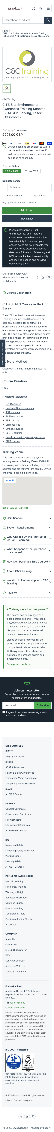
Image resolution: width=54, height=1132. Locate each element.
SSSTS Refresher (14, 767)
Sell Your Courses (15, 960)
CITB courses (13, 424)
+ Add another (14, 195)
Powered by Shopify (40, 1128)
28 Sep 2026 (11, 171)
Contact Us (11, 944)
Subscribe (43, 705)
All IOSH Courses (14, 866)
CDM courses (13, 441)
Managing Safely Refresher (19, 850)
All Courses (11, 924)
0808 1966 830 (17, 1002)
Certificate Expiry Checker (19, 919)
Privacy (8, 1100)
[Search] (48, 20)
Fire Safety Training (15, 886)
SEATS (9, 788)
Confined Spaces (14, 902)
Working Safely (13, 855)
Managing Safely (14, 845)
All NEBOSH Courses (16, 830)
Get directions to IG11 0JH (16, 508)
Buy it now (27, 218)
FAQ (7, 955)
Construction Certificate (18, 814)
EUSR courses (13, 404)
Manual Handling (14, 908)
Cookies (17, 1100)
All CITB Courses (14, 794)
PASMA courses (14, 416)
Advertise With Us (15, 966)
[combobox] (27, 20)
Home (5, 30)
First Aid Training (14, 881)
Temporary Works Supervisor (20, 783)
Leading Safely (13, 861)
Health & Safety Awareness (19, 772)
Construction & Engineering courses (25, 437)
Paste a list (40, 195)
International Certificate (18, 825)
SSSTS (9, 762)
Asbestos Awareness (16, 897)
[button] (9, 130)
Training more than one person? (28, 609)
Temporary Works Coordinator (21, 778)
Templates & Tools (15, 913)
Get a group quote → (18, 664)
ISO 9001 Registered (16, 949)
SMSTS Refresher (15, 756)
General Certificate (15, 808)
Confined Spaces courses (20, 408)
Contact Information (15, 1007)
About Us (10, 939)
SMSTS (9, 751)
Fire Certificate (13, 819)
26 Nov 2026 (31, 171)
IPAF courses (13, 412)
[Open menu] (48, 8)
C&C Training (8, 99)
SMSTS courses (14, 428)
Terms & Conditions (15, 971)
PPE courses (12, 420)
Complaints (28, 1100)
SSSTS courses (14, 432)
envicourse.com (20, 1128)
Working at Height (14, 892)
